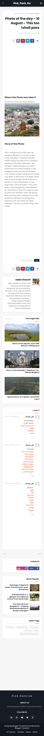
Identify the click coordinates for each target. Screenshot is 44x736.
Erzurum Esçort (28, 452)
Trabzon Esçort (28, 464)
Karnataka (10, 627)
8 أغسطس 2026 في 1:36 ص (13, 483)
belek (32, 428)
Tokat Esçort (29, 454)
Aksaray (30, 495)
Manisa (31, 498)
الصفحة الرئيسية (34, 13)
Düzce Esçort (28, 462)
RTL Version (11, 732)
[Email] (18, 41)
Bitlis (32, 500)
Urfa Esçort (29, 459)
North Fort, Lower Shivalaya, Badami (20, 102)
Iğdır (32, 490)
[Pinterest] (23, 41)
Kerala (36, 630)
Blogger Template (22, 728)
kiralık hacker (29, 423)
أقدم (4, 554)
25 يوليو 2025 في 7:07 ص (12, 416)
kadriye (31, 431)
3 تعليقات (21, 33)
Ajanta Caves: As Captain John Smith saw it (23, 398)
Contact (20, 732)
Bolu (32, 503)
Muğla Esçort (29, 467)
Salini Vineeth (23, 279)
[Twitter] (27, 41)
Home (35, 732)
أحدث (39, 554)
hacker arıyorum (27, 426)
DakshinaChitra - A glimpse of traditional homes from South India (17, 597)
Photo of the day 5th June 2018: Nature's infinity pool (25, 345)
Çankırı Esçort (28, 472)
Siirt (32, 492)
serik (32, 433)
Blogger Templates (20, 726)
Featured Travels (22, 627)
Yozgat (31, 510)
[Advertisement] (22, 70)
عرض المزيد (8, 318)
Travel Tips (28, 630)
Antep (31, 508)
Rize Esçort (29, 457)
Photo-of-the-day (21, 13)
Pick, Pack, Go (22, 3)
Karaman (30, 505)
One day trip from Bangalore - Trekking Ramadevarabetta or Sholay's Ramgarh (19, 607)
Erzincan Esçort (28, 469)
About (28, 732)
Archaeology (34, 627)
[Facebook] (32, 41)
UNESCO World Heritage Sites (29, 634)
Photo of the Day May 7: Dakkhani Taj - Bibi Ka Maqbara (22, 371)
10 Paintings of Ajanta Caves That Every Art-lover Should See (16, 587)
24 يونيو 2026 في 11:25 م (11, 445)
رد (32, 437)
